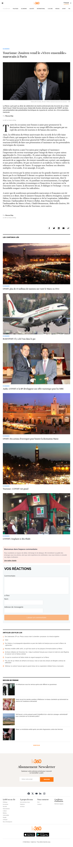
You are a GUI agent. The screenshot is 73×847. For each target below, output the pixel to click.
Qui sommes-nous (25, 802)
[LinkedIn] (40, 793)
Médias (57, 8)
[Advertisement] (36, 29)
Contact (39, 804)
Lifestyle (5, 819)
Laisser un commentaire (36, 618)
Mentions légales (58, 804)
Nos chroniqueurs (7, 821)
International (41, 8)
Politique (15, 8)
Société (32, 8)
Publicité (22, 804)
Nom (6, 599)
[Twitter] (32, 793)
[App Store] (29, 834)
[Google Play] (42, 834)
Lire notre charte (10, 560)
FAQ (38, 802)
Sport (64, 8)
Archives (22, 806)
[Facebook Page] (29, 793)
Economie (24, 8)
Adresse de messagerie (13, 607)
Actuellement (6, 8)
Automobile (6, 815)
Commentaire (9, 576)
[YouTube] (36, 793)
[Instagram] (44, 793)
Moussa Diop (9, 116)
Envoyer (47, 779)
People (4, 817)
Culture (50, 8)
